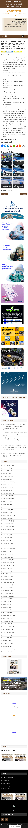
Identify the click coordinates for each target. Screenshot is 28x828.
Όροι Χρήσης (18, 6)
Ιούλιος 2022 (6, 601)
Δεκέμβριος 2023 (7, 554)
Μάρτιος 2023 (6, 579)
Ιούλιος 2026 (6, 468)
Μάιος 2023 (5, 573)
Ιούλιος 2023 (6, 568)
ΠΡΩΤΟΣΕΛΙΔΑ (9, 4)
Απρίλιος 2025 (6, 509)
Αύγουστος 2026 (7, 465)
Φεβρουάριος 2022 (7, 615)
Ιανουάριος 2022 (7, 618)
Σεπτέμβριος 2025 (7, 496)
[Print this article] (14, 145)
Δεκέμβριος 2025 (7, 487)
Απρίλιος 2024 (6, 543)
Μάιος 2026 (5, 473)
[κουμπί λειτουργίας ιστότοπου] (22, 36)
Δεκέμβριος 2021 (7, 621)
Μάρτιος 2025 (6, 512)
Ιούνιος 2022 (6, 604)
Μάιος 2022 (5, 607)
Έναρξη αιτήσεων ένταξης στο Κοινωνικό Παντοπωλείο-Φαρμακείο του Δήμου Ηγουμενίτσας (13, 439)
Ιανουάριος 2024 (7, 551)
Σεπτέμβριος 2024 (7, 529)
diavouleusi (12, 54)
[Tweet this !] (5, 145)
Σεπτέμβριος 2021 (7, 629)
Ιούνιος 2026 (6, 470)
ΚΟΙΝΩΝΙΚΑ (9, 51)
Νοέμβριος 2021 (7, 624)
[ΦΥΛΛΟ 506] (16, 673)
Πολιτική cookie (10, 6)
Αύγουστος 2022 (7, 599)
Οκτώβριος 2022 (7, 593)
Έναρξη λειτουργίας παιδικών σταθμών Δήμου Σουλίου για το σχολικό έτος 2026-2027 (14, 454)
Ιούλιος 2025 (6, 501)
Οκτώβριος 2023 (7, 560)
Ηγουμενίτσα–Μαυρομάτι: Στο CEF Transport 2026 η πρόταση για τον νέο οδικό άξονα (15, 433)
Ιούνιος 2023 (6, 571)
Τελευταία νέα (9, 3)
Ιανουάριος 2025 (7, 518)
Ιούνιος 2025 (6, 504)
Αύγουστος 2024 (7, 532)
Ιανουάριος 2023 (7, 585)
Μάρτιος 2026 (6, 479)
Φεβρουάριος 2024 (7, 548)
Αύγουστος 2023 (7, 565)
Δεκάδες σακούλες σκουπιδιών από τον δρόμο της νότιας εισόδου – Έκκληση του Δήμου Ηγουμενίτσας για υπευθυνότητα (14, 426)
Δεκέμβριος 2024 (7, 521)
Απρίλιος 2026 (6, 476)
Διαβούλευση (14, 10)
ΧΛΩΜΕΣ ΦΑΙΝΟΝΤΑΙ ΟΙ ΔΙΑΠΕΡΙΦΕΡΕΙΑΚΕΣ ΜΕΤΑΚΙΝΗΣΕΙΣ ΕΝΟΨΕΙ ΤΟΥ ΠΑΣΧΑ (5, 194)
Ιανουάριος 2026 (7, 484)
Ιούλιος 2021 (6, 635)
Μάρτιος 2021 (6, 646)
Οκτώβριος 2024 (7, 526)
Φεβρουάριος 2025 (7, 515)
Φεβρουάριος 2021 (7, 649)
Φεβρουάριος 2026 (7, 482)
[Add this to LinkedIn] (8, 145)
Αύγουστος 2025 (7, 498)
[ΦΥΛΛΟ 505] (11, 673)
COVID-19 (9, 190)
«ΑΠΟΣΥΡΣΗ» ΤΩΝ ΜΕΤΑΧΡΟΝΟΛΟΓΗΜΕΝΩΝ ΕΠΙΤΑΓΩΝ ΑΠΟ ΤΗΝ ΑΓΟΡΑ (24, 194)
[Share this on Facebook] (2, 145)
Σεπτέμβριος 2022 (7, 596)
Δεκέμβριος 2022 (7, 587)
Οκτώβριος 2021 (7, 626)
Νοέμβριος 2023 (7, 557)
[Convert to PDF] (17, 145)
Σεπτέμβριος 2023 (7, 562)
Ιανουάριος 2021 (7, 651)
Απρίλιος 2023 (6, 576)
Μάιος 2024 (5, 540)
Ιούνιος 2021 (6, 637)
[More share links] (20, 145)
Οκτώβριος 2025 (7, 493)
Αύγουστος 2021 (7, 632)
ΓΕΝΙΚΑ (3, 51)
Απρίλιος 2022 (6, 610)
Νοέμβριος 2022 (7, 590)
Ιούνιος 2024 (6, 537)
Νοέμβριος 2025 (7, 490)
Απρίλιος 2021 (6, 643)
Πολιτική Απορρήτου (18, 4)
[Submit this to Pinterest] (11, 145)
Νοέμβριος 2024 (7, 523)
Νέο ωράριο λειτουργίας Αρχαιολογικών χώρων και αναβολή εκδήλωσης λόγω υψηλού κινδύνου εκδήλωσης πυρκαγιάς (14, 447)
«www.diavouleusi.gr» (18, 3)
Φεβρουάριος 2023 (7, 582)
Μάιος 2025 (5, 507)
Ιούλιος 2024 (6, 534)
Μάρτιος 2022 (6, 612)
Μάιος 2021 (5, 640)
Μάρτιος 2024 (6, 546)
